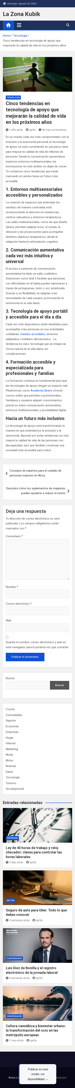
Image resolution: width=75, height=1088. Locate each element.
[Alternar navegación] (19, 25)
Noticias (11, 766)
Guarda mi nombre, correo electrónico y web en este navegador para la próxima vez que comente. (37, 644)
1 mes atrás (16, 1040)
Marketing (12, 749)
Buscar (10, 678)
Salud (9, 772)
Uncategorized (15, 788)
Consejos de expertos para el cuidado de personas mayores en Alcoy (35, 473)
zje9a (32, 129)
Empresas (12, 732)
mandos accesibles (32, 334)
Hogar (9, 737)
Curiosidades (14, 715)
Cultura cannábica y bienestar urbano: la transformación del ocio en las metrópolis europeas (36, 1030)
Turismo (11, 783)
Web (8, 620)
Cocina (10, 709)
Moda (9, 754)
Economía (12, 726)
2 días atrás (16, 862)
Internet (11, 743)
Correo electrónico (19, 603)
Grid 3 (32, 278)
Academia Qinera (41, 390)
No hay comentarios (54, 129)
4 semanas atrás (19, 978)
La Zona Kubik (21, 14)
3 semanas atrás (19, 920)
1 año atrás (16, 129)
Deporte (11, 720)
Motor (9, 760)
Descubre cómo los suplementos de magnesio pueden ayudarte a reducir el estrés (35, 491)
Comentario (14, 536)
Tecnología (13, 97)
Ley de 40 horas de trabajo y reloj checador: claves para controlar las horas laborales (34, 852)
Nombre (12, 587)
